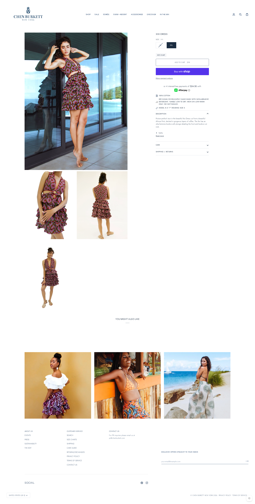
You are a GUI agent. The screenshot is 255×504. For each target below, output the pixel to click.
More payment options (164, 78)
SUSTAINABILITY (31, 443)
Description (161, 114)
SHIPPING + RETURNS (164, 152)
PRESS (27, 439)
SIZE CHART (161, 55)
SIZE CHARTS (72, 439)
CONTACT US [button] (114, 431)
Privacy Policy (225, 495)
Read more (160, 135)
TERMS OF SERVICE (74, 460)
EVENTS (28, 435)
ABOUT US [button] (29, 431)
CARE (158, 145)
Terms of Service (239, 495)
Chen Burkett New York (202, 495)
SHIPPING (70, 443)
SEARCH (70, 435)
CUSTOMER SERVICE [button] (75, 431)
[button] (88, 14)
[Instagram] (147, 483)
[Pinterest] (142, 483)
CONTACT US (72, 464)
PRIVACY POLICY (73, 456)
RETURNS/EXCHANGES (76, 452)
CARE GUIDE (72, 448)
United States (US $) (17, 495)
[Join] (246, 461)
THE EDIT (28, 448)
